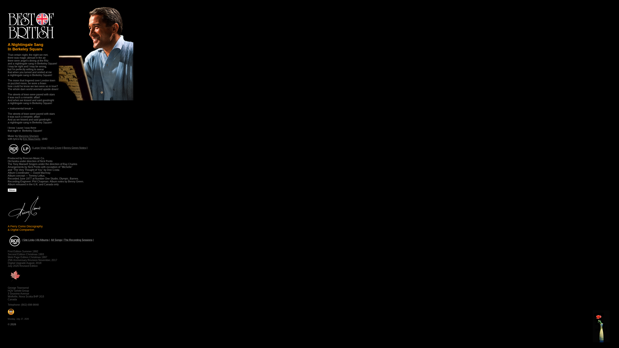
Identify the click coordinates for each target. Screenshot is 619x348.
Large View (39, 147)
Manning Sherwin (29, 136)
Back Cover (55, 147)
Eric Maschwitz (31, 139)
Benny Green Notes (75, 147)
